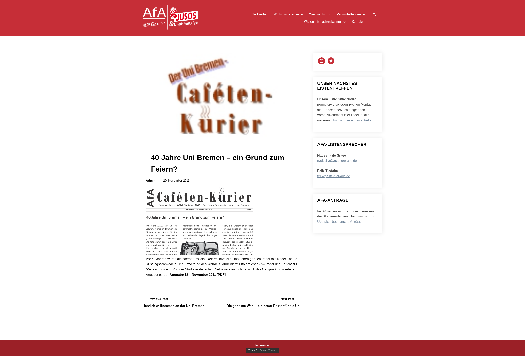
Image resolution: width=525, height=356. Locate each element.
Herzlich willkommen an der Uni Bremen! (174, 306)
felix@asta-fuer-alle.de (333, 176)
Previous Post (158, 298)
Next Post (287, 298)
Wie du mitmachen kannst (322, 21)
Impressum (262, 345)
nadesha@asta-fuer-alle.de (337, 161)
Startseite (258, 14)
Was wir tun (317, 14)
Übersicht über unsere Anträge (339, 221)
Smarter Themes (268, 350)
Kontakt (357, 21)
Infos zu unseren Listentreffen (352, 120)
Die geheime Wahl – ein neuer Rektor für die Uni (263, 306)
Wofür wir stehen (286, 14)
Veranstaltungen (349, 14)
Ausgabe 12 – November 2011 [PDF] (198, 274)
